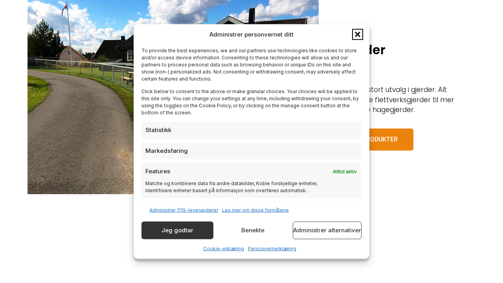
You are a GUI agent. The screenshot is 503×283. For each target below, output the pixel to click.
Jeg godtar (177, 230)
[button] (358, 35)
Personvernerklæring (272, 248)
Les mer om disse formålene (255, 210)
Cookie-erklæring (223, 248)
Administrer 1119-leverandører (183, 210)
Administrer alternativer (327, 230)
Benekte (252, 230)
